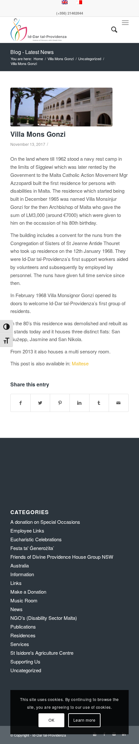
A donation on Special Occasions (45, 521)
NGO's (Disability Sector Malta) (43, 617)
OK (51, 720)
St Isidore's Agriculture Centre (41, 652)
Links (16, 582)
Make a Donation (28, 591)
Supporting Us (25, 661)
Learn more (84, 720)
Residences (23, 635)
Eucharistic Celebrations (36, 539)
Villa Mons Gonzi (61, 58)
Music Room (23, 600)
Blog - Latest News (32, 52)
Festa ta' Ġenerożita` (32, 548)
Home (38, 58)
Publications (23, 626)
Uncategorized (89, 58)
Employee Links (27, 530)
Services (19, 644)
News (16, 609)
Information (22, 574)
